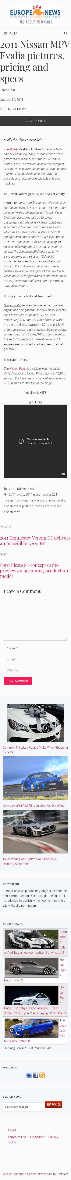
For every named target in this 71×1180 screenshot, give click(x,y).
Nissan (14, 149)
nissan (41, 500)
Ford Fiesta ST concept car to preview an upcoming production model (34, 570)
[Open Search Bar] (65, 33)
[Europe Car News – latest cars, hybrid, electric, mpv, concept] (35, 14)
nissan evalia (56, 500)
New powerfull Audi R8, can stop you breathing (33, 805)
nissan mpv (12, 512)
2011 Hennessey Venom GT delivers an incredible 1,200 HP (35, 540)
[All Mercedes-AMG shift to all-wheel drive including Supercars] (35, 851)
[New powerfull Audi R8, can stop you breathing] (35, 797)
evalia (25, 500)
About (12, 1130)
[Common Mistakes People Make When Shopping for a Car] (35, 739)
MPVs (21, 489)
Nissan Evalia (17, 368)
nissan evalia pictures (18, 506)
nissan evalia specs (48, 506)
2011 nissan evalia (38, 494)
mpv (33, 500)
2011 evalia (16, 494)
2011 (12, 489)
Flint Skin (62, 1174)
